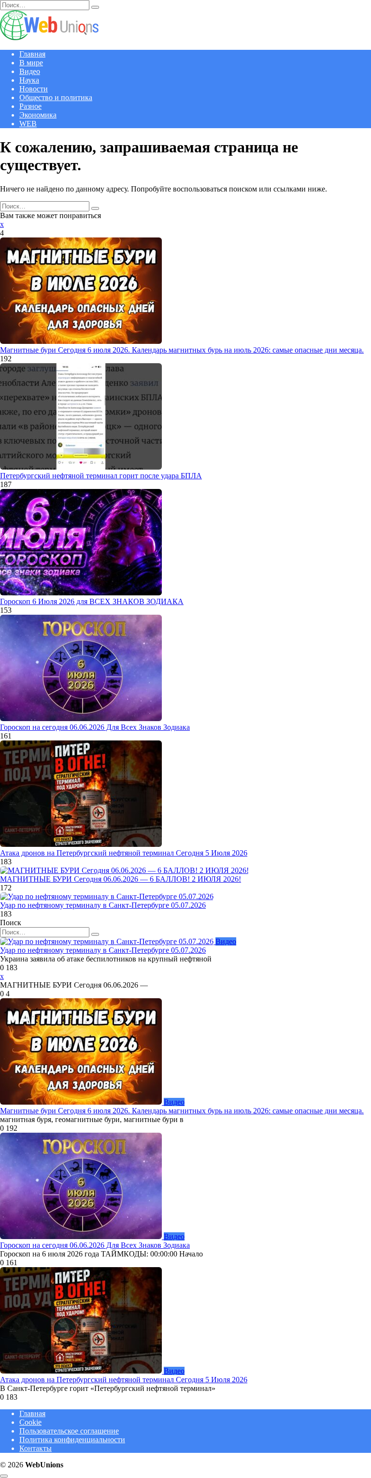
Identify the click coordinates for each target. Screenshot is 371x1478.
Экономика (38, 115)
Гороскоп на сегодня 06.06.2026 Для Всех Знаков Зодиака (95, 727)
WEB (28, 123)
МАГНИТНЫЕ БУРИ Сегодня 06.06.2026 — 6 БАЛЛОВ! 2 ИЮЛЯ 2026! (120, 879)
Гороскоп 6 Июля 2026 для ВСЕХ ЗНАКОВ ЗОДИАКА (92, 601)
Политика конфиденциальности (72, 1439)
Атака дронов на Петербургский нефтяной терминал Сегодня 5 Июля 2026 (123, 853)
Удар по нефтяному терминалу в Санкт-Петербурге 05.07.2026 (103, 905)
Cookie (30, 1422)
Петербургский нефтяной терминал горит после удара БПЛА (101, 476)
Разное (30, 106)
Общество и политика (55, 97)
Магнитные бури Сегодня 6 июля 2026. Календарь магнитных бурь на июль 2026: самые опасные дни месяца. (182, 350)
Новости (33, 89)
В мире (31, 63)
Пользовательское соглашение (69, 1431)
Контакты (35, 1448)
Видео (29, 71)
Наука (29, 80)
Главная (32, 54)
